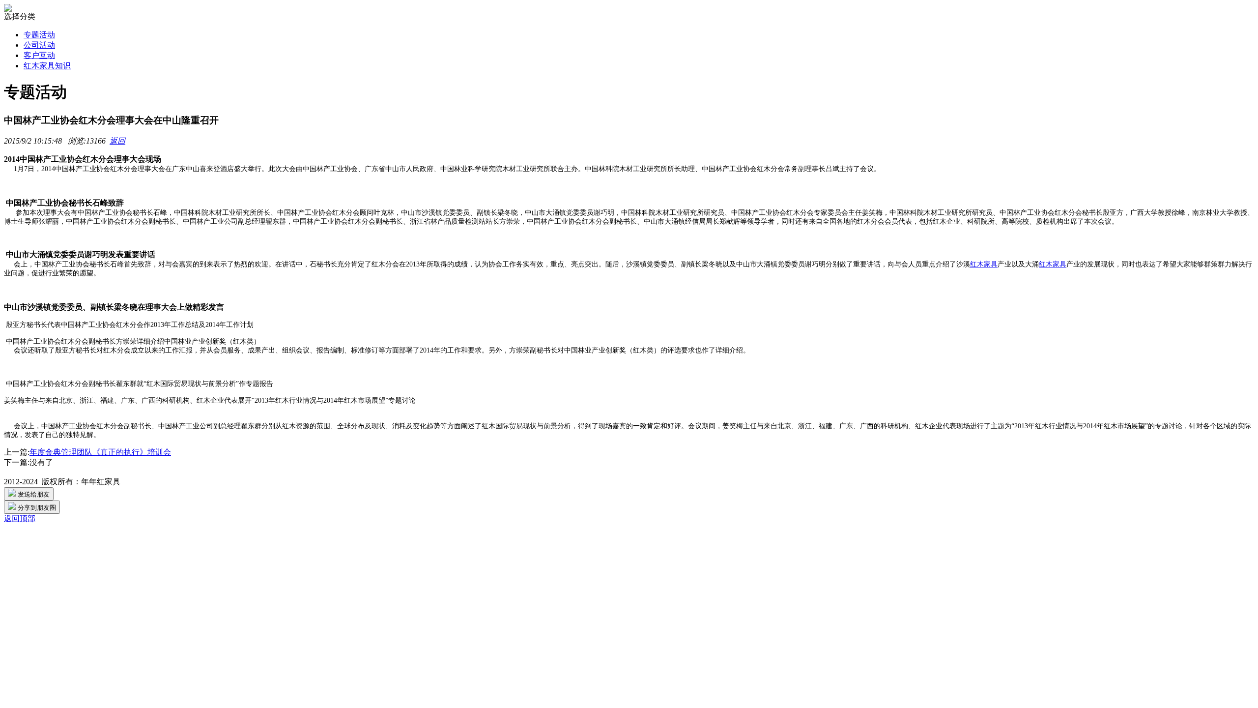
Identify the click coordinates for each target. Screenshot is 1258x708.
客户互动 (39, 55)
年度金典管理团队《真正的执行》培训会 (100, 452)
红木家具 (984, 264)
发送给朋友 (33, 494)
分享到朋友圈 (36, 507)
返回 (117, 141)
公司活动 (39, 45)
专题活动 (39, 34)
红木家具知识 (47, 65)
